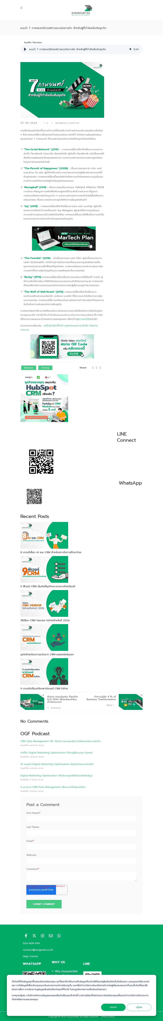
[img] (130, 49)
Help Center (30, 956)
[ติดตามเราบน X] (34, 936)
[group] (81, 49)
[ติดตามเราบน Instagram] (42, 936)
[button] (25, 49)
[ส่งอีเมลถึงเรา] (51, 936)
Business (61, 123)
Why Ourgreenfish (66, 971)
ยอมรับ (113, 1007)
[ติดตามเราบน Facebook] (26, 936)
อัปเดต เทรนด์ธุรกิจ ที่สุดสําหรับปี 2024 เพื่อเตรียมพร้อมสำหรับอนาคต (62, 699)
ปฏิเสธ (139, 1007)
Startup (73, 123)
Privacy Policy (108, 1016)
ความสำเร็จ (84, 319)
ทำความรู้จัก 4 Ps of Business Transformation (101, 698)
